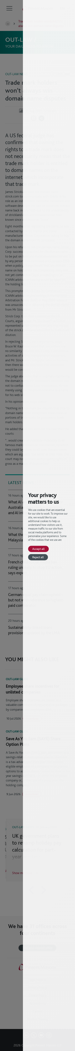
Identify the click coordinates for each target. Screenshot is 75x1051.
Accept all (38, 549)
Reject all (38, 557)
